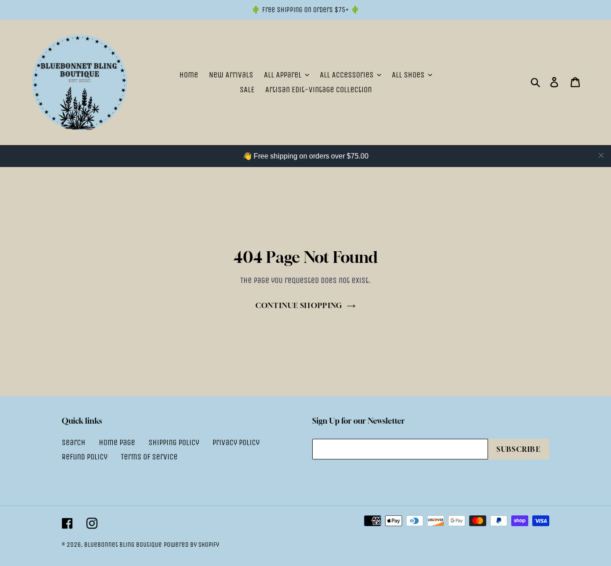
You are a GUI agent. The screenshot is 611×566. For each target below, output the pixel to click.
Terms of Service (149, 457)
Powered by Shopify (191, 544)
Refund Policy (84, 457)
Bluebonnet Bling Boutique (123, 544)
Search (73, 442)
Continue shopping (299, 305)
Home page (117, 442)
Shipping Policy (174, 442)
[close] (601, 155)
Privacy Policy (235, 442)
